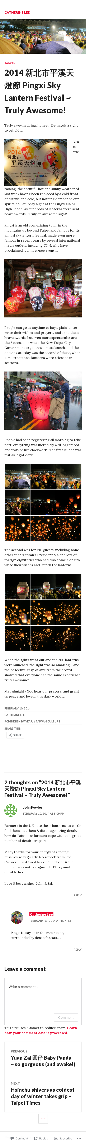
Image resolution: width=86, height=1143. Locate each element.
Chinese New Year (19, 721)
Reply (78, 895)
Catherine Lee (17, 12)
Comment (66, 1017)
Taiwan (9, 63)
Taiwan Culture (48, 721)
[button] (17, 477)
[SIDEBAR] (43, 1119)
